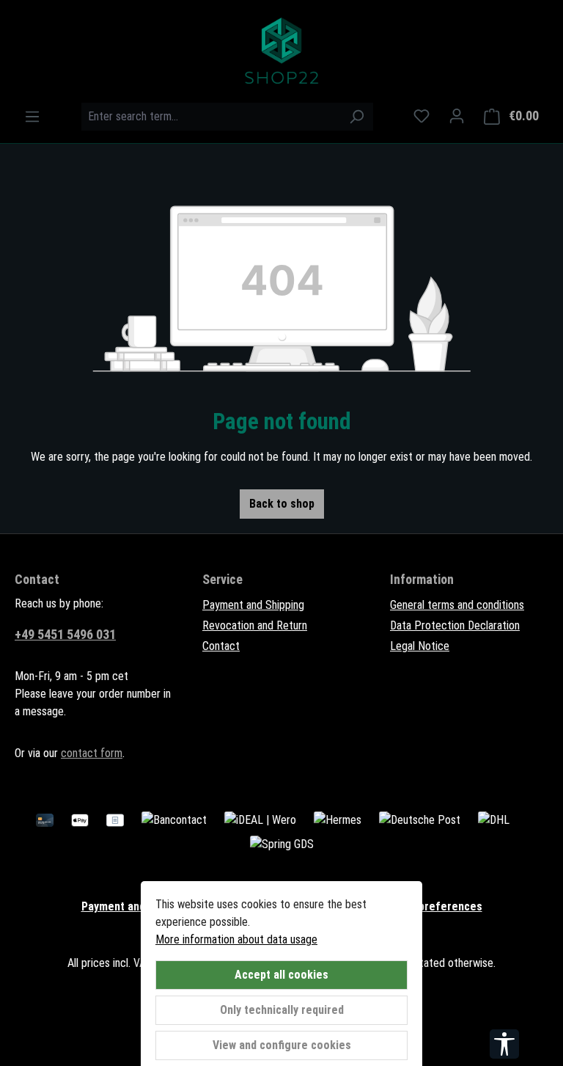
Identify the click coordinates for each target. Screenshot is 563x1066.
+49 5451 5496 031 (65, 634)
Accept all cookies (281, 975)
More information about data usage (236, 939)
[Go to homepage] (281, 51)
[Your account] (456, 116)
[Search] (356, 116)
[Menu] (32, 116)
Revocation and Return (254, 625)
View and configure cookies (282, 1045)
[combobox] (210, 116)
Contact (221, 646)
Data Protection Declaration (455, 625)
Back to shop (281, 504)
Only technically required (282, 1010)
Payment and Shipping (253, 605)
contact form (91, 753)
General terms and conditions (457, 605)
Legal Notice (419, 646)
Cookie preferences (431, 906)
